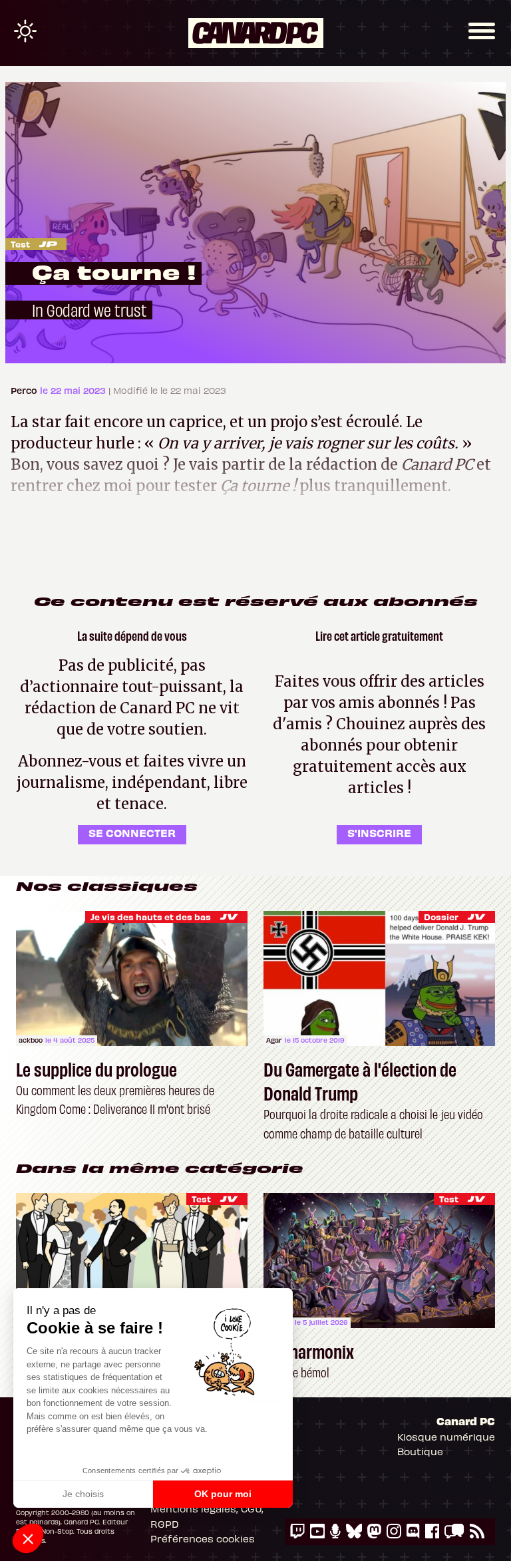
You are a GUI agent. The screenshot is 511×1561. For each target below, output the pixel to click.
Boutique (420, 1451)
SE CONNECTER (132, 832)
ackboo (31, 1040)
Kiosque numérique (446, 1437)
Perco (25, 390)
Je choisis (83, 1493)
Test (20, 244)
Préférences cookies (202, 1538)
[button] (28, 1538)
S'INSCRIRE (379, 832)
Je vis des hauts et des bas (150, 916)
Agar (274, 1040)
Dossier (441, 916)
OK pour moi (223, 1493)
